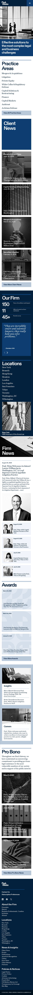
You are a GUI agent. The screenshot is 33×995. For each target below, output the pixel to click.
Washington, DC (9, 396)
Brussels (5, 370)
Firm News (5, 960)
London (5, 380)
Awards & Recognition (9, 956)
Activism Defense (9, 108)
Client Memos (6, 962)
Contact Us (6, 892)
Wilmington (7, 399)
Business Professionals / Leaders (13, 911)
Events (4, 952)
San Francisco (8, 386)
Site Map (5, 986)
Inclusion (5, 913)
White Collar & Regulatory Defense (13, 85)
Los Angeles (7, 383)
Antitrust (6, 104)
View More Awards (11, 659)
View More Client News (12, 285)
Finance (5, 97)
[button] (7, 353)
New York (6, 367)
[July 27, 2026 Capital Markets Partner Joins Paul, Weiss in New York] (8, 557)
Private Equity (8, 80)
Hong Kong (7, 374)
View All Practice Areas (12, 113)
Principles (5, 907)
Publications (6, 954)
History (4, 909)
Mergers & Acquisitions (12, 73)
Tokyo (5, 389)
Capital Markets (9, 100)
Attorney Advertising (9, 978)
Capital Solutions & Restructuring (10, 92)
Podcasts (5, 964)
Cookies (4, 976)
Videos (4, 958)
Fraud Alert (6, 980)
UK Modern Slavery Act (10, 982)
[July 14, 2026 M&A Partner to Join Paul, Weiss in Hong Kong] (8, 571)
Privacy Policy (6, 974)
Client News (6, 950)
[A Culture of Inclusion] (16, 716)
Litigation (6, 77)
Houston (6, 377)
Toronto (5, 393)
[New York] (16, 416)
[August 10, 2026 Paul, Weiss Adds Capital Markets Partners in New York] (8, 528)
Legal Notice (6, 972)
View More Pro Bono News (14, 873)
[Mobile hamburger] (30, 3)
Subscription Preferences (11, 894)
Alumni (4, 915)
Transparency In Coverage (10, 984)
